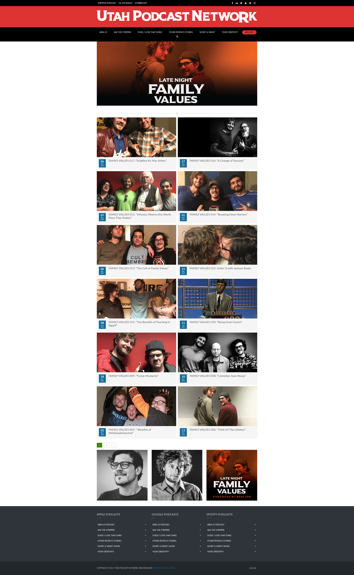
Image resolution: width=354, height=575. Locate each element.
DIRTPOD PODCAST (107, 3)
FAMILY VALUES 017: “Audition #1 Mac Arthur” (138, 160)
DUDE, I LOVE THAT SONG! (150, 32)
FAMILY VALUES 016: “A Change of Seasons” (217, 160)
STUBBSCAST (141, 3)
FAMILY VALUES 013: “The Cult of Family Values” (139, 268)
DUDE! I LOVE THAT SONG (110, 536)
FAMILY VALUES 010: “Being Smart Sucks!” (216, 322)
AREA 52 (103, 32)
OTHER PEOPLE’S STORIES (181, 32)
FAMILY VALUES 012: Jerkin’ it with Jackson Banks (220, 268)
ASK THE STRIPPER (122, 32)
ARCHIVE (249, 32)
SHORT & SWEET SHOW (109, 546)
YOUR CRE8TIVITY (230, 32)
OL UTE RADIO (125, 3)
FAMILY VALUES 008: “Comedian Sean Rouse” (218, 376)
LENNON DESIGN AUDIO (163, 568)
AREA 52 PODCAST (106, 525)
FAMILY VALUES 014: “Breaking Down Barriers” (219, 214)
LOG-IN (252, 568)
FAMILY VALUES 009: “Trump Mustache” (133, 376)
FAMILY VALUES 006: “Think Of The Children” (218, 429)
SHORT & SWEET (207, 32)
